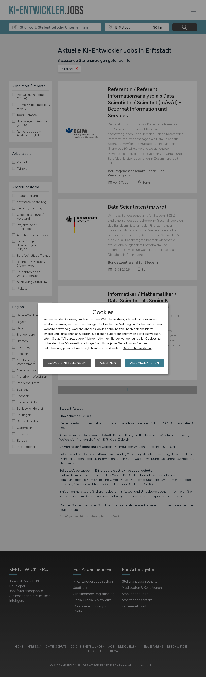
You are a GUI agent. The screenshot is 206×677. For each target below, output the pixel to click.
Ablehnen (108, 363)
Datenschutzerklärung (138, 348)
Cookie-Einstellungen (67, 363)
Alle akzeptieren (144, 363)
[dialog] (103, 338)
